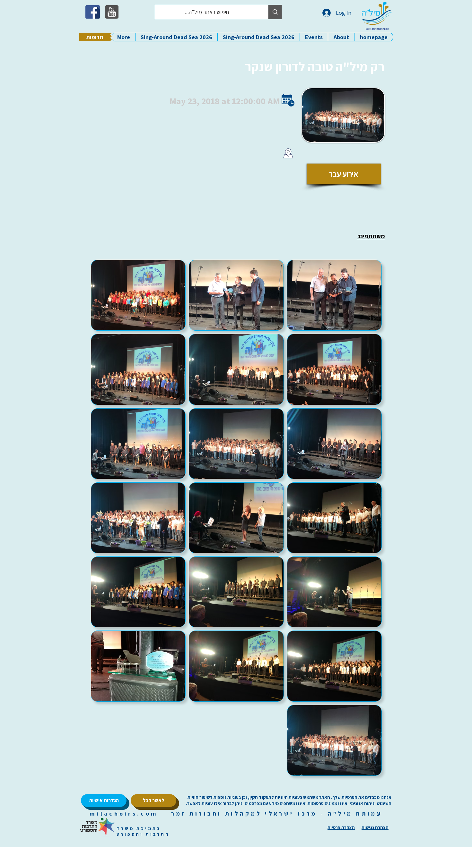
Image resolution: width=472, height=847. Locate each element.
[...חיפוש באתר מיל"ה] (275, 12)
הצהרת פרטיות (341, 827)
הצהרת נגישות (375, 827)
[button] (341, 37)
